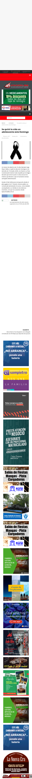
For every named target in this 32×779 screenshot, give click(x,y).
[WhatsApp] (19, 78)
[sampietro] (16, 389)
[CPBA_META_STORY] (16, 464)
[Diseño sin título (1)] (16, 695)
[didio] (16, 109)
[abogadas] (16, 72)
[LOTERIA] (16, 627)
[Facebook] (12, 78)
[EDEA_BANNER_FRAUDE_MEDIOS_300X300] (16, 417)
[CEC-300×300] (16, 518)
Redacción (15, 136)
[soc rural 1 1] (16, 491)
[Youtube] (16, 78)
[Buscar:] (16, 118)
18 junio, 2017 (6, 136)
